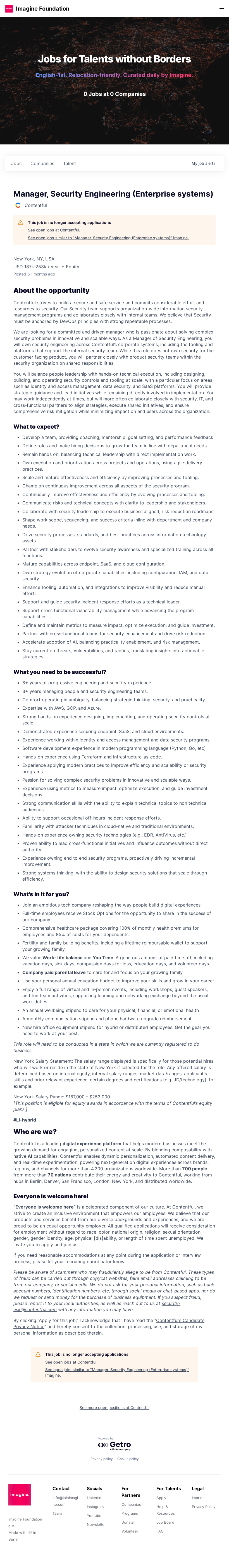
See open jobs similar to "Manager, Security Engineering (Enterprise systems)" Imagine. (108, 237)
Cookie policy (128, 1459)
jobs (16, 163)
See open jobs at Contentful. (54, 230)
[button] (9, 8)
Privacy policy (101, 1459)
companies (42, 163)
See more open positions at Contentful (114, 1407)
